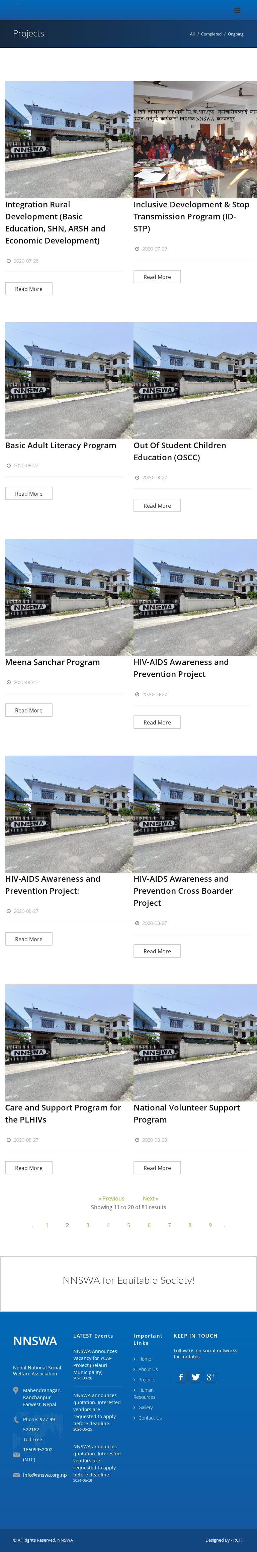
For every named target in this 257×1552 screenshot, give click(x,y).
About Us (148, 1369)
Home (145, 1359)
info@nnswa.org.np (45, 1475)
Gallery (146, 1407)
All (192, 34)
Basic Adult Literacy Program (60, 445)
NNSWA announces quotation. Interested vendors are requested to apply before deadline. (97, 1409)
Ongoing (236, 34)
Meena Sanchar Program (52, 661)
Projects (147, 1379)
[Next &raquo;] (224, 1225)
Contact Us (150, 1418)
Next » (151, 1198)
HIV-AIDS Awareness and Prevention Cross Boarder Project (183, 890)
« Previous (112, 1198)
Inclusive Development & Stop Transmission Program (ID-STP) (192, 216)
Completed (211, 34)
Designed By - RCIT (223, 1540)
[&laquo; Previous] (33, 1225)
